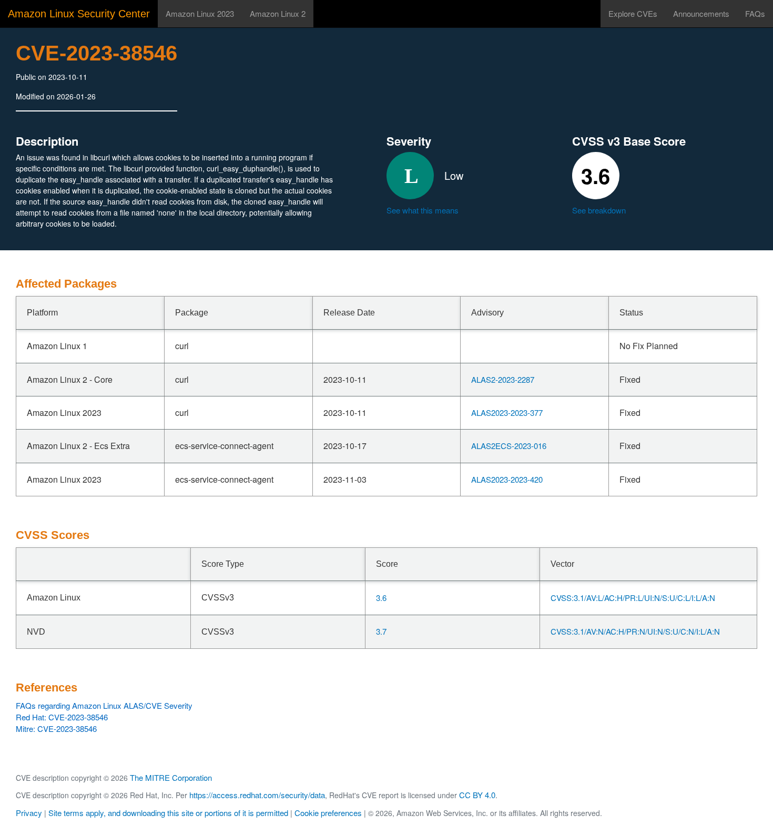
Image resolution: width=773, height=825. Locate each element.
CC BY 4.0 (477, 794)
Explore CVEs (632, 13)
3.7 (381, 631)
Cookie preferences (328, 812)
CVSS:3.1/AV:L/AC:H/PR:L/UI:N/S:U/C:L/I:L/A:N (633, 597)
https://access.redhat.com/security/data (257, 794)
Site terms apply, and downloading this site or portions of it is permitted (168, 812)
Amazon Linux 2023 (200, 13)
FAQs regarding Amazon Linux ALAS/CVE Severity (104, 705)
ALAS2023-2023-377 (507, 412)
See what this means (423, 210)
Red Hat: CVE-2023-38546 (62, 716)
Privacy (29, 812)
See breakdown (599, 210)
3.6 (381, 597)
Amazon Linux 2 (278, 13)
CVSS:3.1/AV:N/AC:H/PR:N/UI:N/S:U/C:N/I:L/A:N (635, 631)
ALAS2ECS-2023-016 (508, 445)
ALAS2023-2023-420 (507, 479)
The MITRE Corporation (171, 777)
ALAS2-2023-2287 (502, 379)
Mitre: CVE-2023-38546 (56, 728)
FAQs (755, 13)
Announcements (701, 13)
